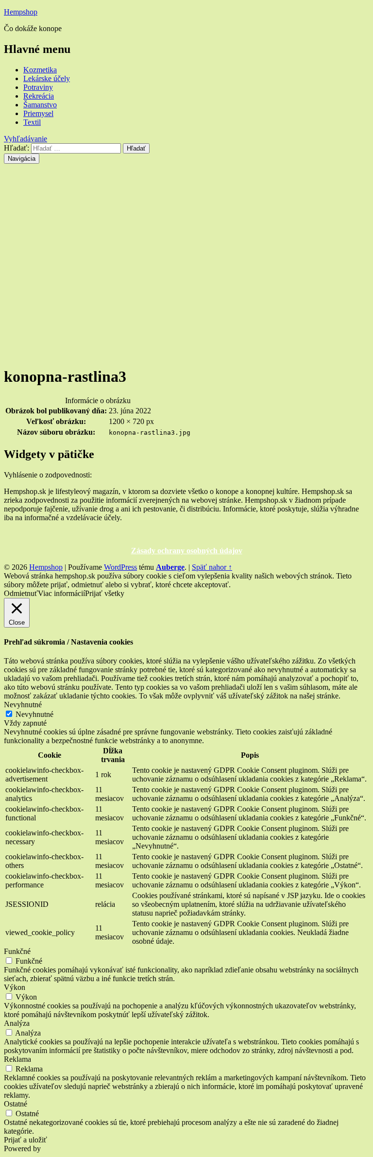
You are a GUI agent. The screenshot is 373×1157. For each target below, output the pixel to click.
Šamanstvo (40, 105)
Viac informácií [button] (61, 593)
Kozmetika (40, 70)
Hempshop (20, 12)
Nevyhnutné (34, 714)
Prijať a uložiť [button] (25, 1140)
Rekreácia (38, 96)
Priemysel (38, 113)
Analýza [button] (17, 1023)
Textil (32, 122)
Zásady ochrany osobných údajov (186, 550)
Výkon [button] (14, 987)
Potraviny (38, 87)
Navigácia (21, 158)
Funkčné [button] (17, 951)
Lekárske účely (46, 78)
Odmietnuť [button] (21, 593)
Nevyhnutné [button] (23, 704)
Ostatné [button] (15, 1104)
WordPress (120, 567)
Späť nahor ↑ (212, 567)
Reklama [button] (17, 1059)
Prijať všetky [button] (104, 593)
